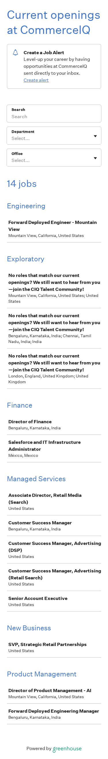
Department (23, 131)
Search (18, 109)
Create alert (36, 80)
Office (17, 153)
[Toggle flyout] (95, 136)
